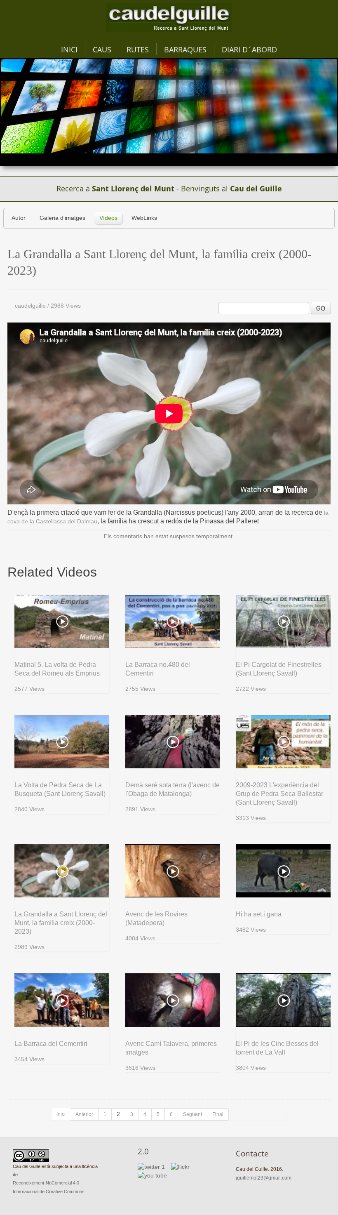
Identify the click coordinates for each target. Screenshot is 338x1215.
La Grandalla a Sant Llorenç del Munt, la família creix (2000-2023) (60, 923)
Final (217, 1114)
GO (320, 308)
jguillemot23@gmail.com (263, 1178)
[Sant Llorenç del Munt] (169, 17)
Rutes (138, 49)
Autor (19, 218)
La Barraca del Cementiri (50, 1043)
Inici (69, 49)
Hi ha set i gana (259, 914)
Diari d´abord (249, 49)
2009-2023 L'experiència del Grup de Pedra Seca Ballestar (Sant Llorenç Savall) (279, 794)
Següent (192, 1114)
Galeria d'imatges (62, 218)
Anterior (84, 1114)
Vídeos (108, 218)
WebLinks (144, 218)
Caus (102, 49)
